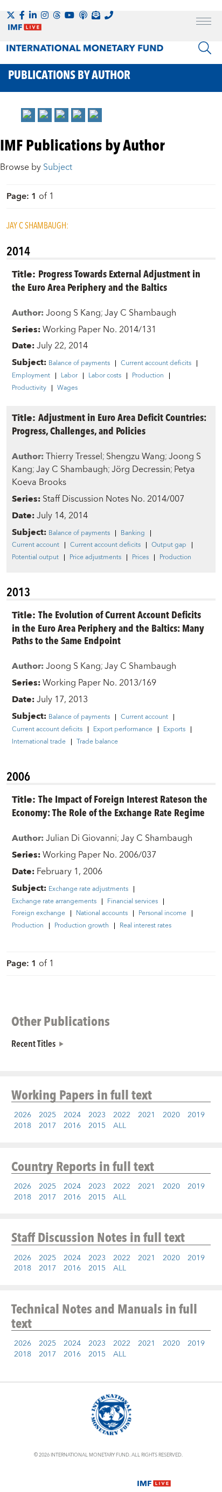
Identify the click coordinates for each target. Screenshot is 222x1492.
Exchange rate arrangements (54, 901)
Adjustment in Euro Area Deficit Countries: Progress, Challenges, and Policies (109, 424)
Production (148, 376)
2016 (72, 1125)
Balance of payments (79, 363)
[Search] (204, 47)
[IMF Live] (154, 1476)
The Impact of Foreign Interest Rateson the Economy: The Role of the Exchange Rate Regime (109, 805)
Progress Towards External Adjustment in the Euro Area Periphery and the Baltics (106, 280)
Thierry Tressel (74, 456)
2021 (146, 1115)
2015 (97, 1125)
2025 (47, 1115)
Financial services (132, 901)
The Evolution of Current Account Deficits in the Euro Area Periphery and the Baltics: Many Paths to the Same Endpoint (108, 627)
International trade (39, 742)
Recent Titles (33, 1043)
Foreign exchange (38, 913)
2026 (22, 1115)
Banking (133, 533)
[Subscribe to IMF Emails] (96, 15)
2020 (171, 1115)
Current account (35, 545)
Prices (140, 557)
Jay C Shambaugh (140, 312)
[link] (28, 115)
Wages (67, 388)
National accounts (102, 913)
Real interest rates (145, 926)
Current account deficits (156, 363)
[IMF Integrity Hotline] (109, 15)
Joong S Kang (73, 312)
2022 (121, 1115)
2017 (47, 1125)
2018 (22, 1125)
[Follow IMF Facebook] (22, 15)
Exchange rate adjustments (88, 889)
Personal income (162, 913)
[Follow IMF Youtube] (69, 15)
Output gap (168, 545)
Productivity (29, 388)
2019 (196, 1115)
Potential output (35, 557)
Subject (57, 167)
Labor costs (104, 376)
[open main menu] (203, 22)
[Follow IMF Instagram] (44, 15)
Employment (31, 376)
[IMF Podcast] (83, 15)
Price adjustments (95, 557)
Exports (174, 729)
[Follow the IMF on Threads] (56, 15)
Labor (69, 376)
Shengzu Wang (135, 456)
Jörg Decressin (141, 469)
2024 (72, 1115)
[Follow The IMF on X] (10, 15)
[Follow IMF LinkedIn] (33, 15)
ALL (119, 1125)
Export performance (122, 729)
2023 (97, 1115)
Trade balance (97, 742)
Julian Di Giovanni (81, 838)
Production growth (81, 926)
